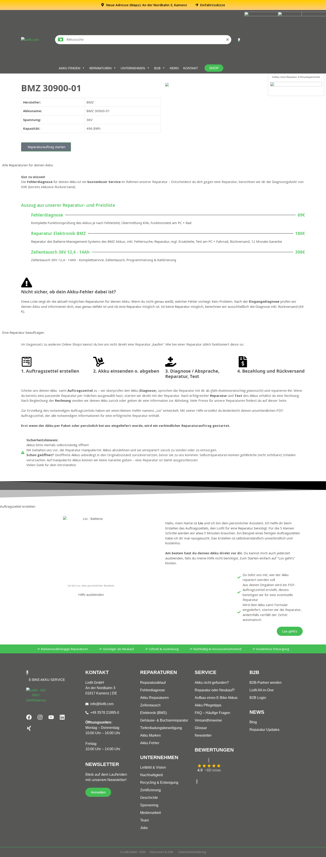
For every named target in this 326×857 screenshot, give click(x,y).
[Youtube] (51, 717)
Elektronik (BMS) (153, 713)
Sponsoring (149, 805)
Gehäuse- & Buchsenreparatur (164, 720)
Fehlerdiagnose (152, 690)
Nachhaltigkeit (151, 775)
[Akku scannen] (61, 41)
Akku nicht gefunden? (212, 682)
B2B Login (257, 698)
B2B (157, 68)
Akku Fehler (149, 743)
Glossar (201, 728)
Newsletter (203, 735)
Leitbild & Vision (153, 767)
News (174, 68)
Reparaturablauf (153, 682)
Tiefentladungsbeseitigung (161, 728)
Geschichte (149, 797)
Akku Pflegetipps (208, 705)
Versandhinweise (208, 720)
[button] (46, 146)
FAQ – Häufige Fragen (212, 713)
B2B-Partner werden (265, 682)
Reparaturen (100, 68)
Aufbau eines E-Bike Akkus (216, 698)
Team (144, 820)
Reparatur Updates (264, 730)
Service (205, 672)
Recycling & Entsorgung (159, 782)
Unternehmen (133, 68)
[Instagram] (40, 717)
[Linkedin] (62, 717)
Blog (253, 722)
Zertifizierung (150, 790)
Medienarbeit (150, 813)
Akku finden (69, 68)
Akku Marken (150, 735)
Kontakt (190, 68)
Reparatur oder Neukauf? (215, 690)
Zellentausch (150, 705)
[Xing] (29, 728)
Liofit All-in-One (261, 690)
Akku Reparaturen (154, 698)
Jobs (144, 828)
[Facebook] (29, 717)
